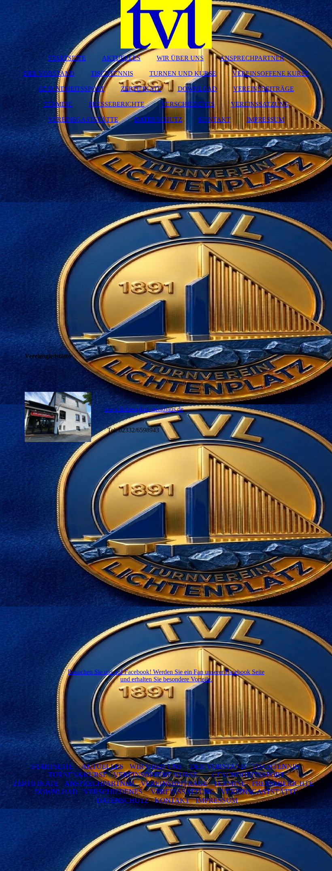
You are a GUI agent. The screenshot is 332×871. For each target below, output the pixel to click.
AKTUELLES (121, 58)
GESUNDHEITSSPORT (71, 88)
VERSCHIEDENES (188, 104)
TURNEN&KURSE (77, 775)
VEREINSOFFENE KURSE (270, 73)
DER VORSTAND (48, 73)
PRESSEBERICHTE (117, 104)
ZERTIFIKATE (141, 88)
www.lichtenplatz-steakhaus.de (143, 409)
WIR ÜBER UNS (180, 58)
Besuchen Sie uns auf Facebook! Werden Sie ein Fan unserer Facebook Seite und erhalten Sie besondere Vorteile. (166, 675)
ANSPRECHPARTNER (252, 58)
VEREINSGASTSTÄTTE (83, 119)
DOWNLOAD (197, 88)
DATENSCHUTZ (158, 119)
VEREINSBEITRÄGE (263, 88)
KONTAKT (214, 119)
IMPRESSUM (265, 119)
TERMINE (57, 104)
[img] (166, 24)
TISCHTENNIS (112, 73)
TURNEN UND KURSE (182, 73)
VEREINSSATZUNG (260, 104)
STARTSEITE (67, 58)
